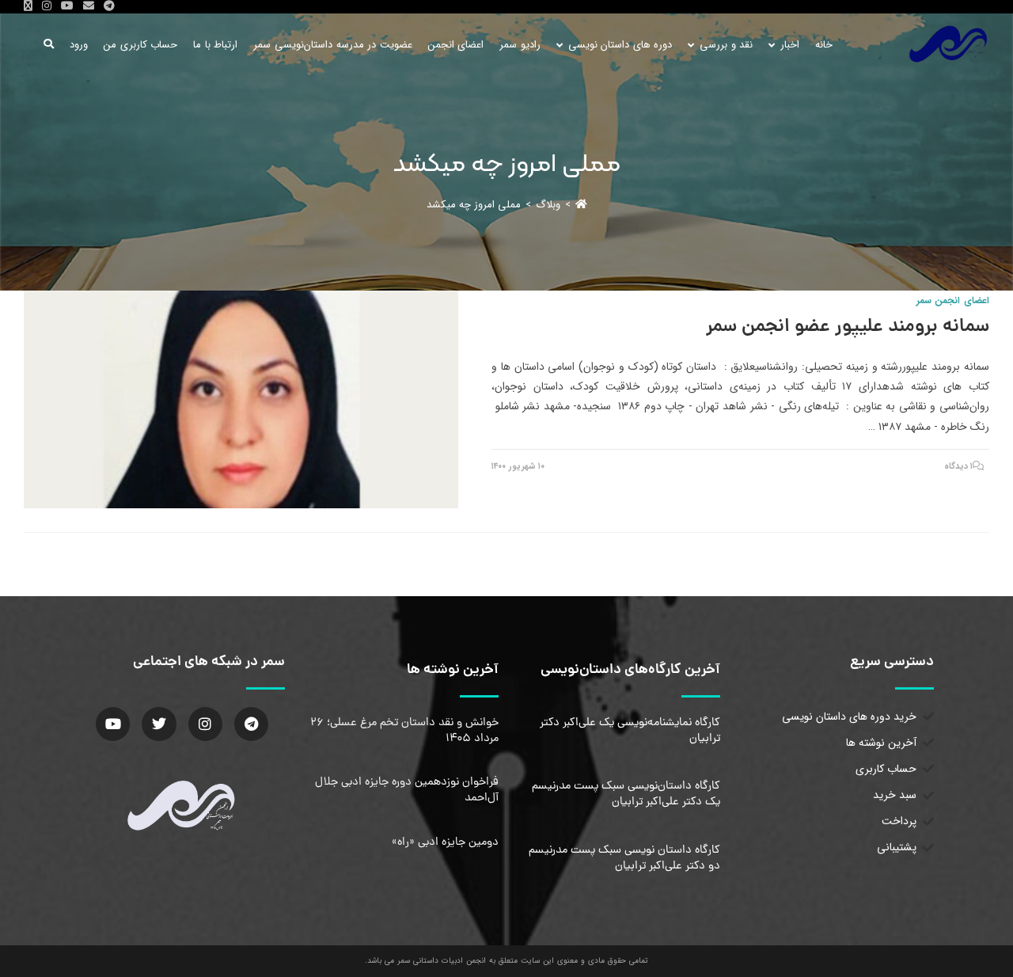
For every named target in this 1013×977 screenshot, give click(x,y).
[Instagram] (205, 724)
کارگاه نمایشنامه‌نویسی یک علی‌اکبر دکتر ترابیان (630, 730)
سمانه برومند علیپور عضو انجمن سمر (847, 327)
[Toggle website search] (49, 44)
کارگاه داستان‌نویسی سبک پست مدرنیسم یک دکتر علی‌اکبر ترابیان (626, 794)
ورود (79, 44)
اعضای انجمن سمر (952, 300)
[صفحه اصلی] (581, 204)
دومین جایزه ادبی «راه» (445, 842)
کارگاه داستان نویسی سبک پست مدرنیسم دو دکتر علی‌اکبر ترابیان (624, 858)
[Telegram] (251, 724)
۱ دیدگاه (958, 466)
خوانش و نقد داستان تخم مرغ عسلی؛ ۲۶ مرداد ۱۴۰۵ (404, 730)
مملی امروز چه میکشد (474, 204)
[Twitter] (159, 724)
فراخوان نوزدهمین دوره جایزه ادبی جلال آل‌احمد (407, 790)
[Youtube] (113, 724)
